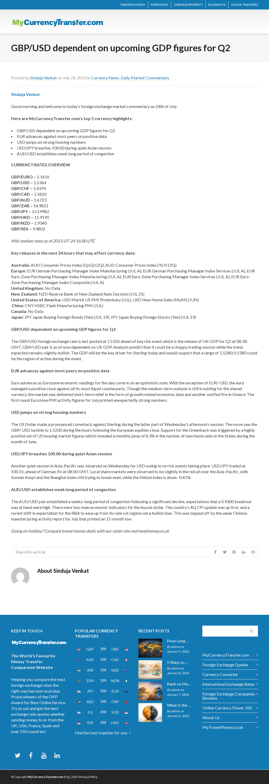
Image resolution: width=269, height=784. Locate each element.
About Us (211, 717)
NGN (115, 680)
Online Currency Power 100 (227, 707)
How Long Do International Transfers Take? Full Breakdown (179, 641)
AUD (90, 659)
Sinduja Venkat (43, 77)
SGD (115, 712)
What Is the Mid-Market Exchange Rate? (179, 705)
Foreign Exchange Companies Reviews (228, 695)
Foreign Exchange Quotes (225, 664)
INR (90, 670)
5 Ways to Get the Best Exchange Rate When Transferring (179, 662)
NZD (115, 670)
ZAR (90, 680)
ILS (90, 712)
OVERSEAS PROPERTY (188, 4)
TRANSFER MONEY (132, 4)
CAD (115, 659)
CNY (115, 701)
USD (115, 649)
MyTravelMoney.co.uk (222, 727)
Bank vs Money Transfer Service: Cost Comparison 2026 (179, 684)
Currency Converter (220, 674)
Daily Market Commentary (145, 77)
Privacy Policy (88, 776)
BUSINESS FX (217, 4)
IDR (90, 722)
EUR (115, 691)
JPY (90, 691)
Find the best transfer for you (101, 732)
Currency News (105, 77)
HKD (115, 722)
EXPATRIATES (159, 4)
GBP (90, 649)
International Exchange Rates (228, 684)
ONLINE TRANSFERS (244, 4)
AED (90, 701)
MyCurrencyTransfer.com (225, 654)
